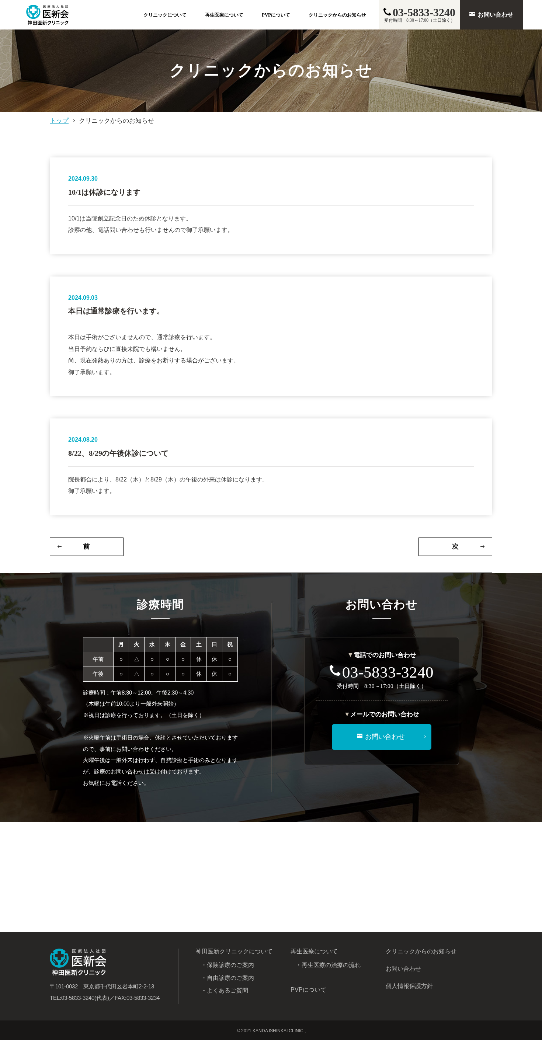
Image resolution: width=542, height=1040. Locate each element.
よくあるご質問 (227, 990)
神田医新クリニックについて (234, 951)
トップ (59, 120)
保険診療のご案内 (230, 965)
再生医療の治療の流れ (331, 965)
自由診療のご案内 (230, 978)
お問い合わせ (403, 969)
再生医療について (224, 15)
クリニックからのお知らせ (337, 15)
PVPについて (276, 15)
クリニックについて (165, 15)
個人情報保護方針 (409, 986)
